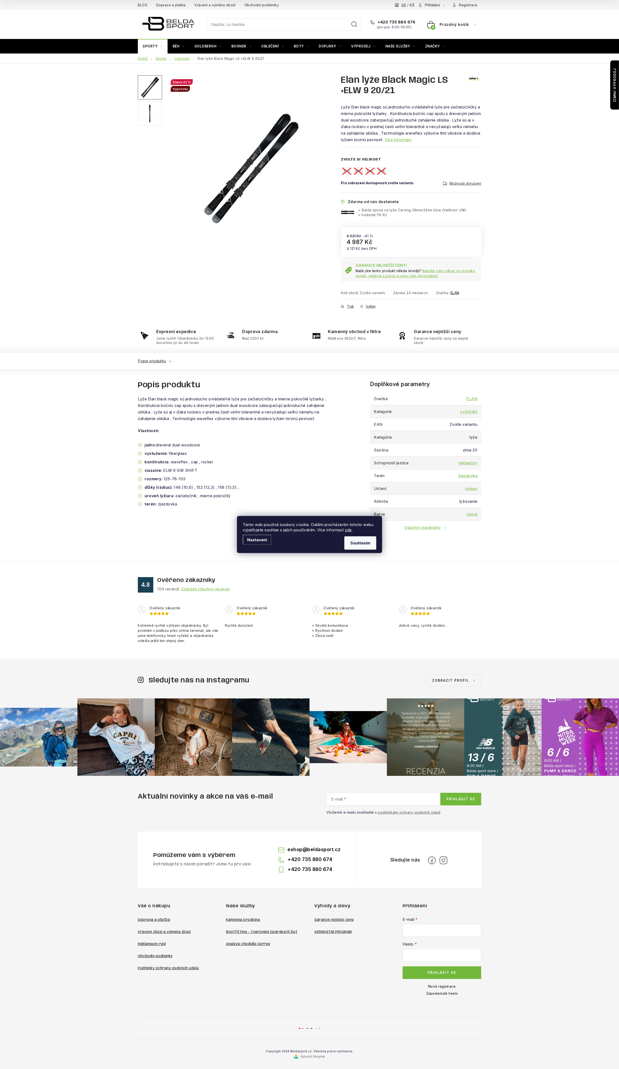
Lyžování (468, 411)
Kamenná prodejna (243, 920)
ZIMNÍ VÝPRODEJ (615, 85)
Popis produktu (152, 361)
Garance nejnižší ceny (334, 920)
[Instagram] (443, 860)
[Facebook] (432, 860)
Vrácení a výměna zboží (215, 5)
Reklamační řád (152, 944)
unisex (471, 488)
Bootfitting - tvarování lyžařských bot (261, 932)
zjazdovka (468, 475)
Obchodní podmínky (261, 5)
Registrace (468, 5)
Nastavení (257, 539)
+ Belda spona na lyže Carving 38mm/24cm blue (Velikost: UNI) (412, 212)
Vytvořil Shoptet (312, 1056)
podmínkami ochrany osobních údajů (409, 812)
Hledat (354, 24)
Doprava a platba (171, 5)
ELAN (454, 293)
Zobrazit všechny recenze (205, 589)
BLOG (142, 5)
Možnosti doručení (465, 183)
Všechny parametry (423, 527)
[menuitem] (153, 46)
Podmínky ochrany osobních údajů (168, 968)
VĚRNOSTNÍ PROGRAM (333, 932)
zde (348, 529)
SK (403, 5)
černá (472, 514)
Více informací (398, 139)
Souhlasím (360, 543)
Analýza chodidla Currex (248, 944)
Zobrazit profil (450, 680)
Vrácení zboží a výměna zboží (164, 932)
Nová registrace (442, 986)
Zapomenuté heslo (442, 993)
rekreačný (468, 462)
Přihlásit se (460, 799)
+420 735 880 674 (396, 22)
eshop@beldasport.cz (314, 849)
